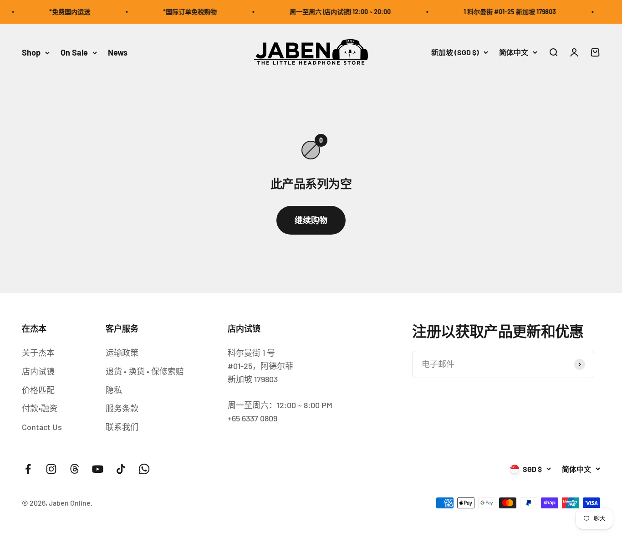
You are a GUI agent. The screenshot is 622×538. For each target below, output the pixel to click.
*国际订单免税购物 (185, 11)
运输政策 (122, 353)
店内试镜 (38, 371)
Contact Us (42, 427)
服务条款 (122, 408)
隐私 (114, 390)
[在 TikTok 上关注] (121, 469)
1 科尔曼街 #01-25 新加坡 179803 (505, 11)
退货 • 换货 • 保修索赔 (145, 371)
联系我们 (122, 427)
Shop (31, 52)
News (117, 52)
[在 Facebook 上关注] (28, 469)
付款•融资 (39, 408)
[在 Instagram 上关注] (51, 469)
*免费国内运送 (64, 11)
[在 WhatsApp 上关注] (144, 469)
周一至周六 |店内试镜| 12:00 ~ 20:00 (335, 11)
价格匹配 (38, 390)
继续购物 (311, 220)
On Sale (74, 52)
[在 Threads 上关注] (74, 469)
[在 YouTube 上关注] (98, 469)
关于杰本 (38, 353)
